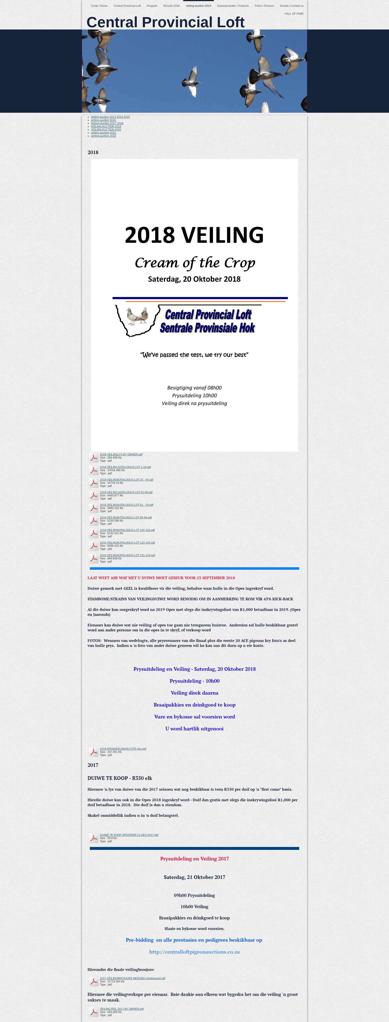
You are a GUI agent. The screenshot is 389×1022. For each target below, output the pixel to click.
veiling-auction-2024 (198, 5)
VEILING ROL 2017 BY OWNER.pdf (122, 1009)
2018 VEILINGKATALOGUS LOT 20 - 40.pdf (126, 479)
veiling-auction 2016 (103, 120)
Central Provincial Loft (127, 5)
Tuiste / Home (99, 5)
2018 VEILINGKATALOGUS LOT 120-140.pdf (127, 542)
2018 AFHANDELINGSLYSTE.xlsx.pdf (123, 748)
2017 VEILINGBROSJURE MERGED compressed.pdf (132, 978)
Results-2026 (171, 5)
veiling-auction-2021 (103, 132)
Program (152, 5)
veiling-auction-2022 (103, 135)
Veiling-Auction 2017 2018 (107, 123)
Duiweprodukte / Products (233, 5)
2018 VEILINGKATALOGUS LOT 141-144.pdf (127, 555)
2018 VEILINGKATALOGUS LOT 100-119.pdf (127, 530)
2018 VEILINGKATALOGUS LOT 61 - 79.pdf (126, 504)
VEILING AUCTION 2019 (106, 126)
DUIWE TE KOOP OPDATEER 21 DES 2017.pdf (129, 835)
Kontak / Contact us (292, 5)
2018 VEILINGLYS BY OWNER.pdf (121, 454)
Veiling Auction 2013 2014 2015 (110, 117)
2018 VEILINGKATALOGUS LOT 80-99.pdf (126, 517)
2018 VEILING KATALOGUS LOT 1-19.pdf (125, 467)
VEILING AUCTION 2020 (106, 129)
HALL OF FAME (294, 13)
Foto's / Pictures (264, 5)
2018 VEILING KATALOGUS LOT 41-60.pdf (126, 492)
